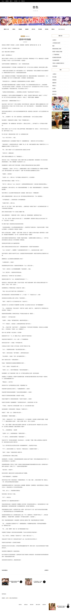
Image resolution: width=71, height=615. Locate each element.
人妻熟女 (13, 29)
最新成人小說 (6, 29)
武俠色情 (46, 29)
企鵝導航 (7, 1)
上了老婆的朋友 (55, 54)
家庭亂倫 (20, 29)
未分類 (53, 88)
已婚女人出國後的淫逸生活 (58, 63)
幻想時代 (46, 570)
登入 (9, 598)
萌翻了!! (11, 1)
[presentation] (2, 21)
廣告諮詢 (31, 604)
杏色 (35, 7)
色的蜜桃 (15, 1)
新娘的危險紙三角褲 (56, 48)
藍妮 (53, 45)
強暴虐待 (26, 29)
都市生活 (33, 29)
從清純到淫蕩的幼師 (56, 57)
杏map (3, 1)
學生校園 (40, 29)
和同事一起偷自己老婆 (57, 51)
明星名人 (53, 29)
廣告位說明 (38, 604)
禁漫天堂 (23, 1)
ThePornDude (61, 29)
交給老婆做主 (5, 570)
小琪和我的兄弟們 (56, 43)
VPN (19, 1)
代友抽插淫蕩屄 (55, 60)
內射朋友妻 (54, 66)
